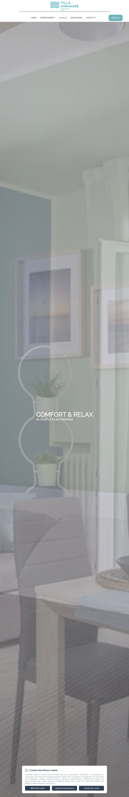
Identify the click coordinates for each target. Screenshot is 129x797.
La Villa (63, 18)
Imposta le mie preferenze (64, 788)
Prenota (116, 18)
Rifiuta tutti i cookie (38, 788)
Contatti (91, 18)
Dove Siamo (76, 18)
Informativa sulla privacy (46, 783)
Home (33, 18)
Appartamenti (47, 18)
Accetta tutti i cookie (91, 788)
